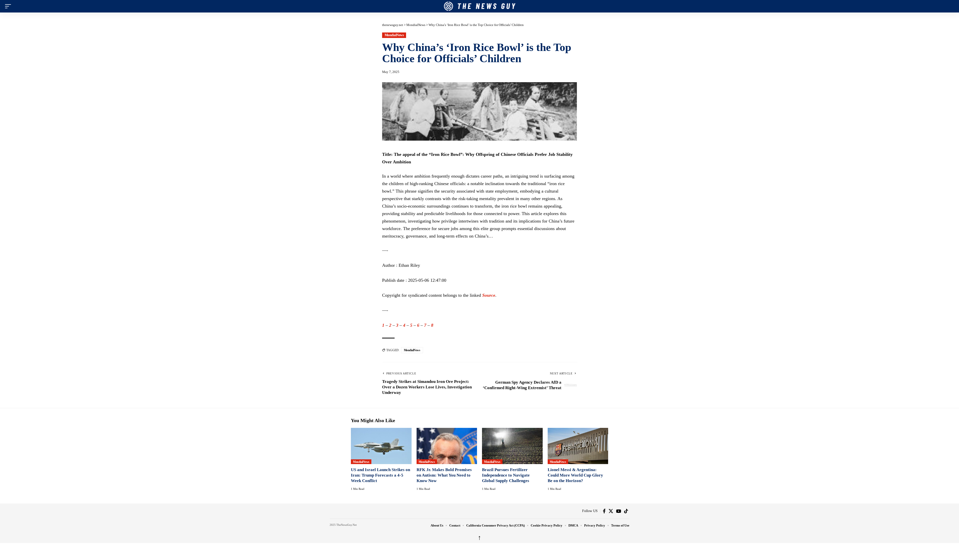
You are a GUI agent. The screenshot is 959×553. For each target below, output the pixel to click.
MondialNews (394, 35)
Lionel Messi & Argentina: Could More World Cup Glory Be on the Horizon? (575, 475)
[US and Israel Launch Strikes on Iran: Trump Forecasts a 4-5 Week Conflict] (381, 446)
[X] (610, 511)
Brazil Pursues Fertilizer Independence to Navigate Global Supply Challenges (506, 475)
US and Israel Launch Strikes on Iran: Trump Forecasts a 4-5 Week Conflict (380, 475)
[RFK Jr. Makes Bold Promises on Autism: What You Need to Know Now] (447, 446)
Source (488, 295)
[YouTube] (618, 511)
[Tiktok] (626, 511)
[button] (9, 6)
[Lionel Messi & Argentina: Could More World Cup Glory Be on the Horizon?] (578, 446)
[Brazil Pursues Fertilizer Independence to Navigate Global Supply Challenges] (512, 446)
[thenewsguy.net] (479, 6)
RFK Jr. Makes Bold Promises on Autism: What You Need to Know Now (444, 475)
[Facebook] (604, 511)
